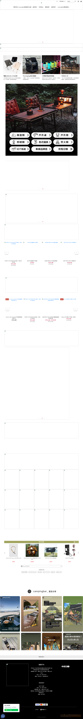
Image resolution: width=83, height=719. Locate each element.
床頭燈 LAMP (59, 572)
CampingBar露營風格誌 (63, 7)
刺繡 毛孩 (53, 572)
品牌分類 (35, 7)
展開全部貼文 (41, 656)
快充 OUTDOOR (46, 572)
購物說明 (47, 7)
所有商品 (41, 7)
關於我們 (53, 7)
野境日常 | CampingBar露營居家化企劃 (22, 7)
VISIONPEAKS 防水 (32, 572)
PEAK (27, 566)
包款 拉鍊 (40, 572)
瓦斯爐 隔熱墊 (24, 572)
